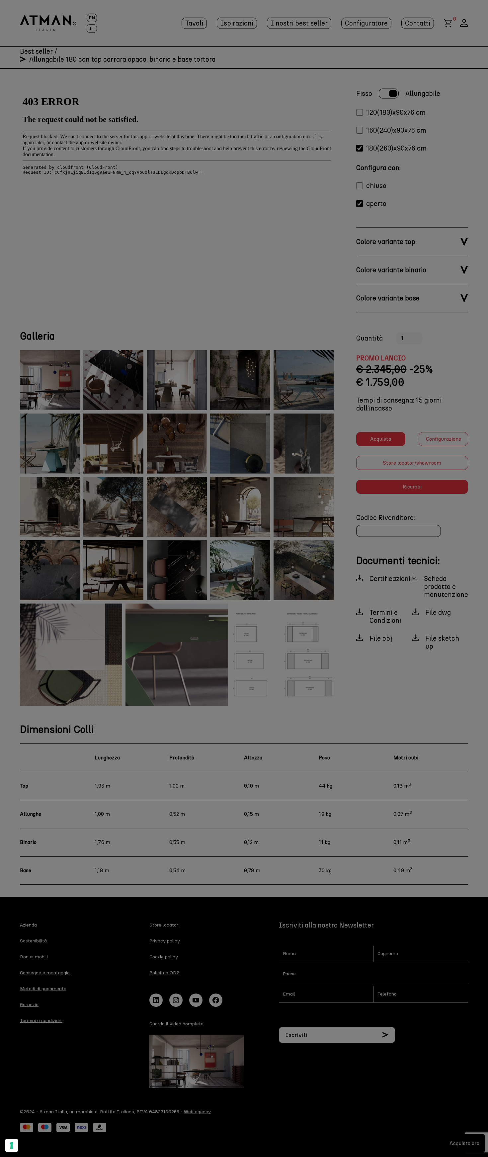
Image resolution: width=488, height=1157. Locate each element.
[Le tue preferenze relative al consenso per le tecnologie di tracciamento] (11, 1145)
